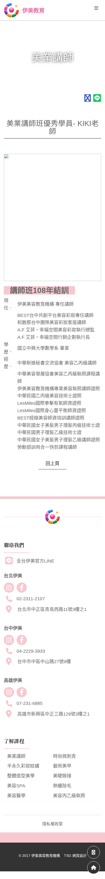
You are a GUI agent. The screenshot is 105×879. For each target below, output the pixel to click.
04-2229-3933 (31, 651)
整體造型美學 (21, 775)
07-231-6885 (30, 703)
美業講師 (16, 756)
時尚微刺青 (64, 756)
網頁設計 (79, 856)
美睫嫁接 (62, 775)
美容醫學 (16, 795)
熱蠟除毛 (62, 785)
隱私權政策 (52, 824)
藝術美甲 (62, 766)
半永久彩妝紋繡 (23, 766)
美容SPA (16, 785)
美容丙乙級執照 (69, 795)
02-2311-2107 (31, 598)
